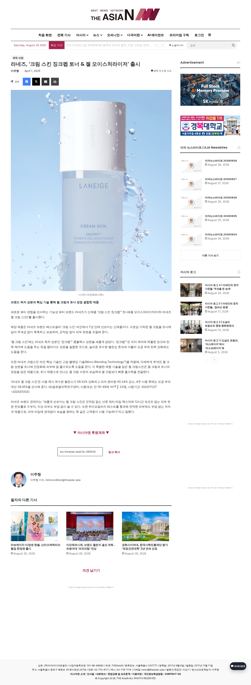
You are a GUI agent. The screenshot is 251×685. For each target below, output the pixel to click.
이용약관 (137, 673)
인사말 (90, 673)
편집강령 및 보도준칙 (119, 673)
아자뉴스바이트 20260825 (221, 216)
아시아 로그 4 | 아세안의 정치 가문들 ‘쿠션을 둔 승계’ (222, 287)
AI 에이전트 (155, 35)
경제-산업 (18, 57)
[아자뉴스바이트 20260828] (191, 166)
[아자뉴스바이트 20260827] (191, 184)
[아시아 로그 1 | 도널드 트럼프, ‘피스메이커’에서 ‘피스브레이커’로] (191, 345)
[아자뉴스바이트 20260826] (191, 202)
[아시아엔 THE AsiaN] (125, 14)
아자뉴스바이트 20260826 (221, 197)
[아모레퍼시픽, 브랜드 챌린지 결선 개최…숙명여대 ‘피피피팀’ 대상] (91, 526)
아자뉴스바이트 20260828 (221, 161)
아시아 (80, 35)
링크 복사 (114, 452)
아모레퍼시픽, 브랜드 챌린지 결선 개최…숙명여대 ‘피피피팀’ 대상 (90, 547)
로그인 (199, 35)
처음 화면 (45, 35)
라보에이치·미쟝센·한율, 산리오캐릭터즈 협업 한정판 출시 (102, 45)
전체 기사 (64, 35)
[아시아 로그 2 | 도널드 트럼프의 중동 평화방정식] (191, 327)
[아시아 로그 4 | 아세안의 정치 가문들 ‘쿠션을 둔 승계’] (191, 290)
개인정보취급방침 (153, 673)
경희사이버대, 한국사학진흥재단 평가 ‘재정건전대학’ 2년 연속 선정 (145, 547)
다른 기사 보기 (210, 255)
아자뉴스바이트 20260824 (221, 234)
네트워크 (101, 673)
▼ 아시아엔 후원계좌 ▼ (91, 433)
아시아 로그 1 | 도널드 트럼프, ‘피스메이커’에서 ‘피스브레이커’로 (221, 344)
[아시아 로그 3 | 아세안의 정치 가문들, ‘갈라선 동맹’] (191, 308)
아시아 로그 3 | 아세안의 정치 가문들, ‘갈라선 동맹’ (221, 305)
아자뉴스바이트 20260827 (221, 179)
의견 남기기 (91, 570)
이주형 (15, 70)
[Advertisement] (91, 617)
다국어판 (133, 35)
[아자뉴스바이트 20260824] (191, 239)
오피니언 (113, 35)
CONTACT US (173, 673)
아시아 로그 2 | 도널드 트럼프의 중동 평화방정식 (219, 324)
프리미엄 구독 (179, 35)
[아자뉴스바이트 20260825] (191, 221)
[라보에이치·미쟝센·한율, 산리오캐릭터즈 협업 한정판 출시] (35, 526)
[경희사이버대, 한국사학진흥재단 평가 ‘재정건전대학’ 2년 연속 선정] (147, 526)
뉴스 (96, 35)
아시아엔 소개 (77, 673)
